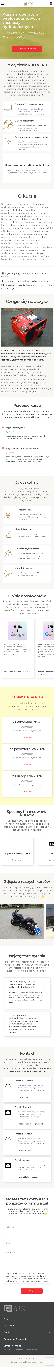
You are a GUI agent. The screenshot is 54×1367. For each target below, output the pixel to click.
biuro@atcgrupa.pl (28, 1177)
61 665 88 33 (25, 1097)
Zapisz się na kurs (27, 49)
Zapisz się (27, 737)
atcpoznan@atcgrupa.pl (31, 1124)
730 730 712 (25, 1150)
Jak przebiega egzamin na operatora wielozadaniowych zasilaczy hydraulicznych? (23, 984)
